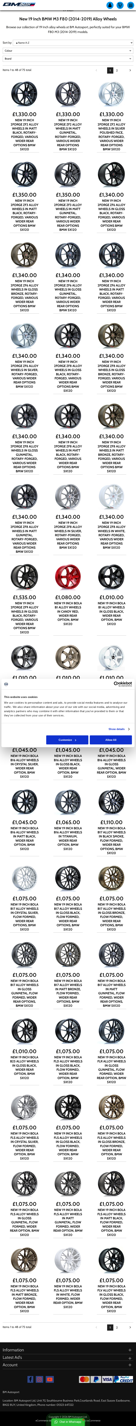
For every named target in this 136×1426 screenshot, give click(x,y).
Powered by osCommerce (86, 1420)
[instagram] (39, 1379)
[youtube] (50, 1379)
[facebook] (30, 1379)
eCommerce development (49, 1420)
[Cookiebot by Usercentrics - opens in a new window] (116, 684)
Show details (117, 729)
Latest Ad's (12, 1357)
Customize (65, 739)
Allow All (110, 739)
